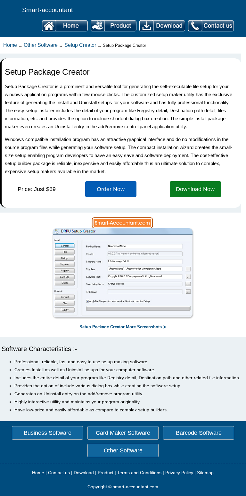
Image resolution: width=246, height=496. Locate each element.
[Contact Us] (210, 31)
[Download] (162, 31)
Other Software (41, 45)
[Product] (113, 31)
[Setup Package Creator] (123, 317)
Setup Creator (80, 45)
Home (10, 45)
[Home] (64, 31)
